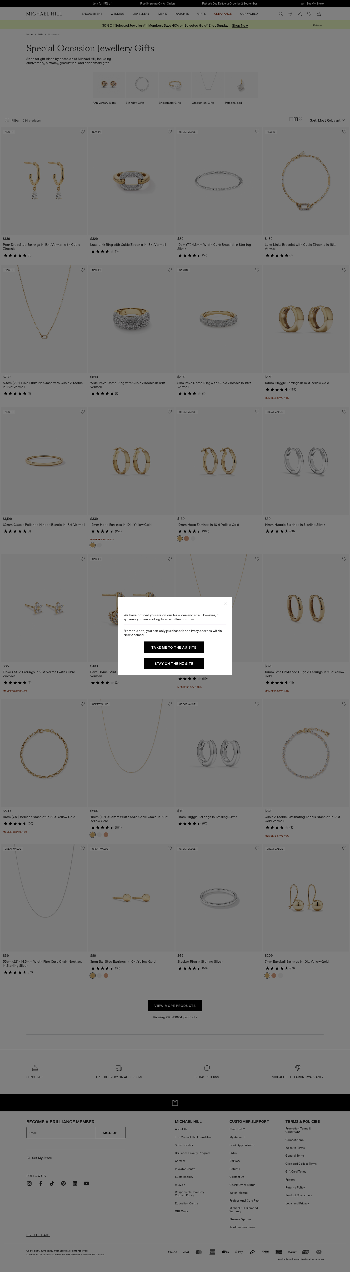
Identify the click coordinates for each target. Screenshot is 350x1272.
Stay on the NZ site (174, 663)
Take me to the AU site (173, 647)
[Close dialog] (225, 604)
